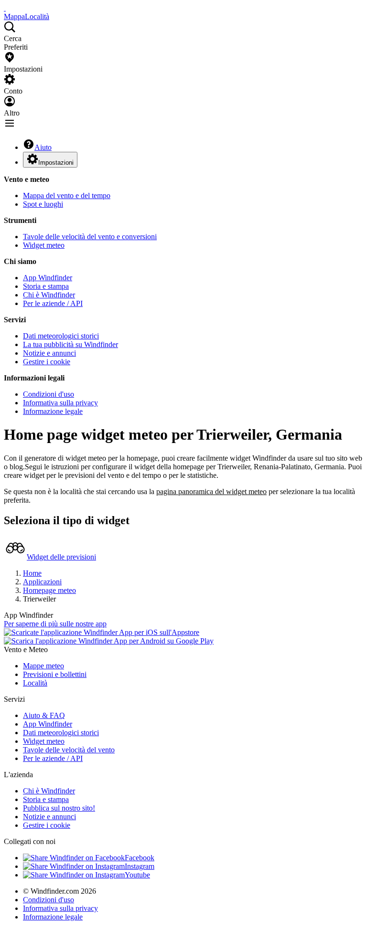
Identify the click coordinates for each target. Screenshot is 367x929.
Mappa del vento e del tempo (66, 195)
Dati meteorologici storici (61, 336)
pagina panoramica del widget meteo (211, 491)
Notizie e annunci (49, 353)
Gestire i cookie (46, 362)
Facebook (139, 858)
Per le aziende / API (53, 303)
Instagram (139, 866)
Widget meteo (44, 245)
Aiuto (43, 147)
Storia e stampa (46, 286)
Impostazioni (56, 162)
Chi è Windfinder (49, 295)
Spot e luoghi (43, 204)
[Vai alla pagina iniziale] (5, 8)
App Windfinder (47, 278)
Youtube (137, 875)
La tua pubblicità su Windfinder (70, 344)
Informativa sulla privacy (60, 403)
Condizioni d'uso (48, 394)
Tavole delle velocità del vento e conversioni (90, 236)
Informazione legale (53, 411)
